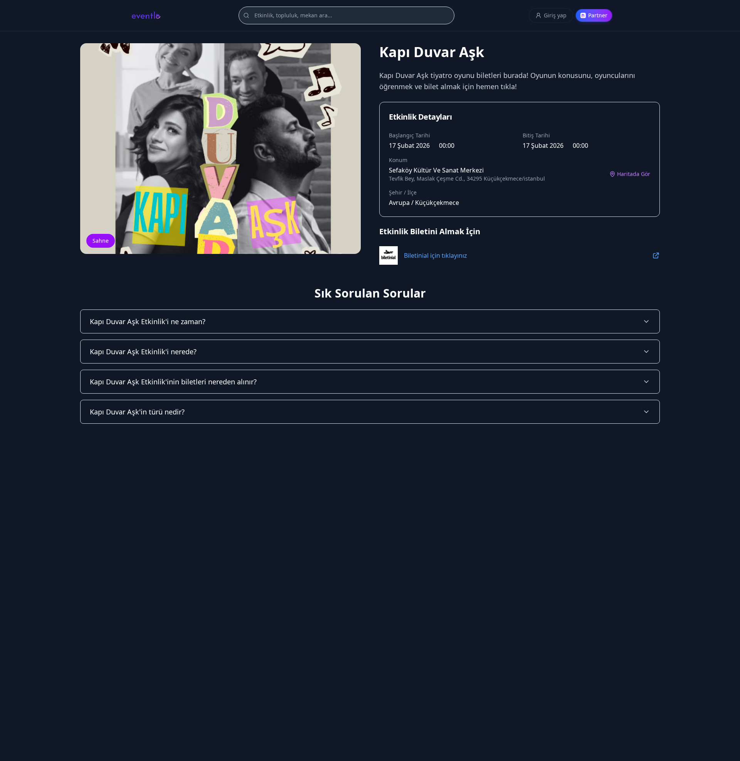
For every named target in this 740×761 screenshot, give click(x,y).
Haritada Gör (633, 174)
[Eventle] (146, 15)
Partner (597, 15)
